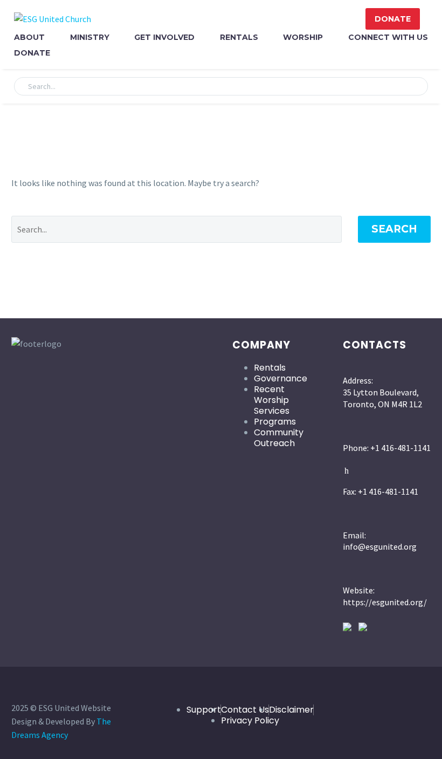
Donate (32, 53)
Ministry (89, 37)
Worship (303, 37)
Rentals (239, 37)
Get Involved (164, 37)
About (29, 37)
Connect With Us (388, 37)
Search (394, 229)
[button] (415, 86)
